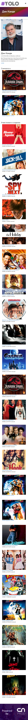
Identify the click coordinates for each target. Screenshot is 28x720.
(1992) (7, 420)
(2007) (5, 219)
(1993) (9, 90)
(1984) (7, 645)
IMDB (2, 63)
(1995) (6, 345)
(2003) (10, 270)
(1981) (6, 670)
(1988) (7, 570)
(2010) (8, 194)
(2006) (8, 244)
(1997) (10, 320)
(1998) (8, 295)
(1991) (9, 445)
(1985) (7, 620)
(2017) (7, 144)
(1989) (8, 520)
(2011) (9, 169)
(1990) (8, 115)
